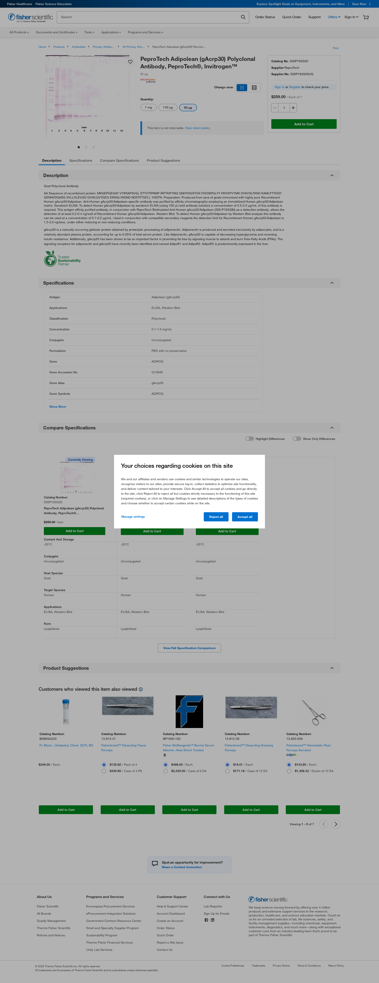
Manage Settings (133, 517)
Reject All (216, 517)
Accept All (245, 517)
